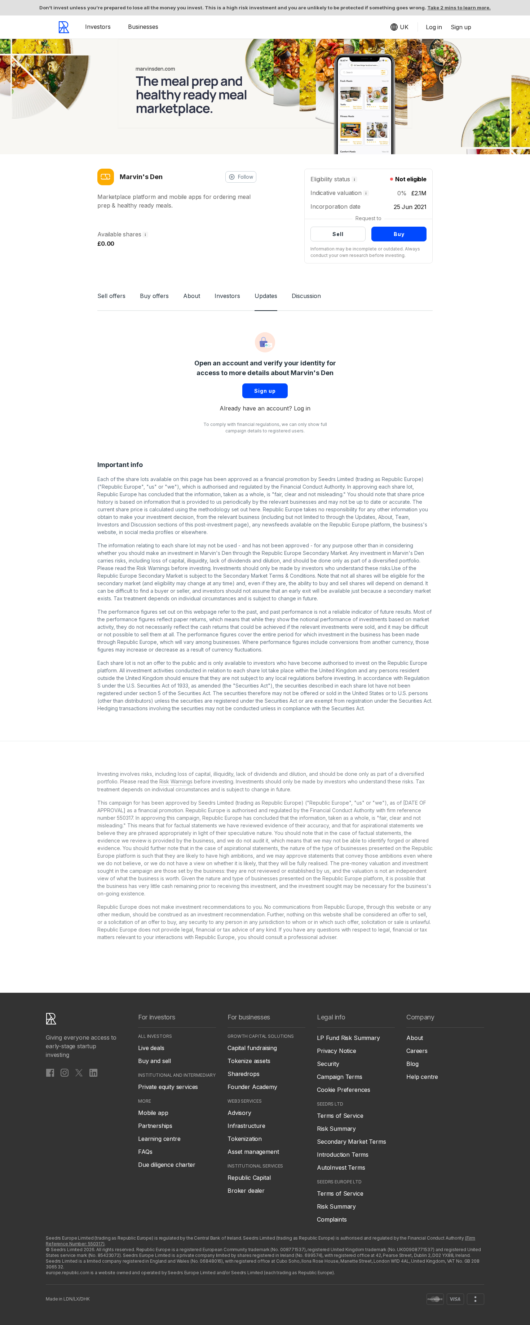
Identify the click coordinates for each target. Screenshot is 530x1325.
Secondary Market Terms (351, 1141)
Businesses (143, 26)
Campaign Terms (339, 1076)
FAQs (145, 1151)
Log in (302, 408)
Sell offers (111, 295)
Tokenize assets (249, 1060)
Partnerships (155, 1125)
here (254, 509)
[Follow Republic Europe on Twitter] (79, 1072)
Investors (98, 26)
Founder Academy (252, 1086)
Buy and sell (154, 1060)
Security (328, 1063)
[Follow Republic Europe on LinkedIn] (93, 1072)
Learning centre (159, 1138)
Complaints (331, 1219)
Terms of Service (340, 1115)
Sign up (265, 391)
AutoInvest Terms (341, 1167)
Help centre (422, 1076)
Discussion (306, 295)
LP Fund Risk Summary (348, 1037)
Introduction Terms (342, 1154)
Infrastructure (246, 1125)
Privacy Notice (336, 1050)
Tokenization (245, 1138)
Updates (266, 295)
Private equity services (168, 1086)
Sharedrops (243, 1073)
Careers (417, 1050)
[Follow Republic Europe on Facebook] (50, 1072)
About (191, 295)
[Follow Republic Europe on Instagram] (64, 1072)
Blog (412, 1063)
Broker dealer (246, 1190)
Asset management (253, 1151)
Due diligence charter (166, 1164)
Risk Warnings (153, 568)
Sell (338, 234)
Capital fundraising (252, 1047)
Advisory (239, 1112)
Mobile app (153, 1112)
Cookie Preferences (343, 1089)
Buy (399, 234)
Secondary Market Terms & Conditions (269, 576)
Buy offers (154, 295)
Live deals (151, 1047)
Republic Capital (249, 1177)
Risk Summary (336, 1128)
